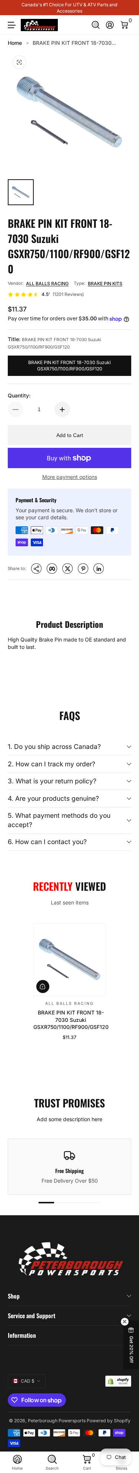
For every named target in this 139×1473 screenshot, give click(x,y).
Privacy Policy (82, 1448)
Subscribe (66, 1424)
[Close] (125, 1358)
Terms (45, 1448)
